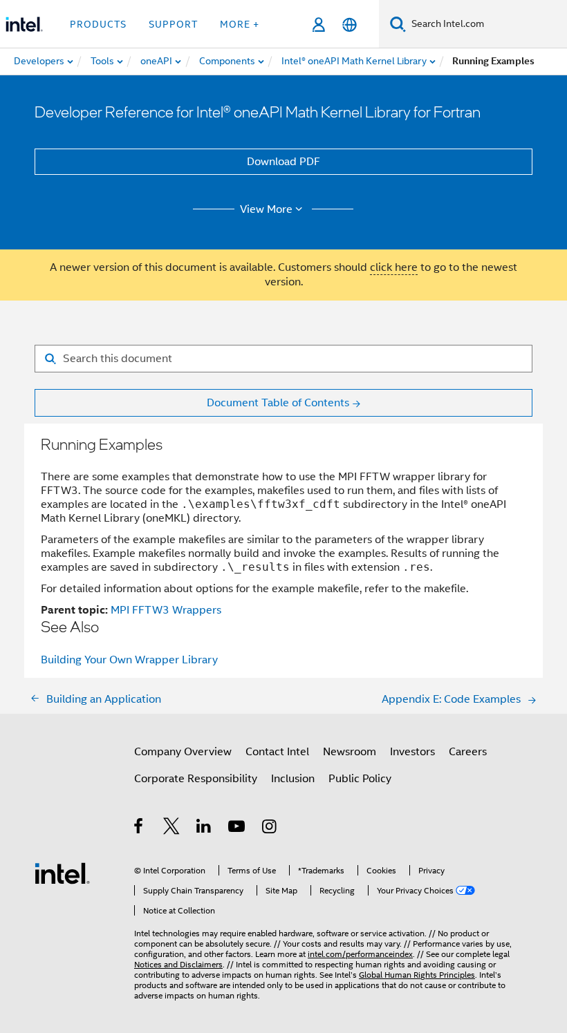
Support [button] (173, 24)
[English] (349, 24)
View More (266, 209)
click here (394, 267)
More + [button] (239, 24)
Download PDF (283, 162)
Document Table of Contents (278, 403)
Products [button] (98, 24)
